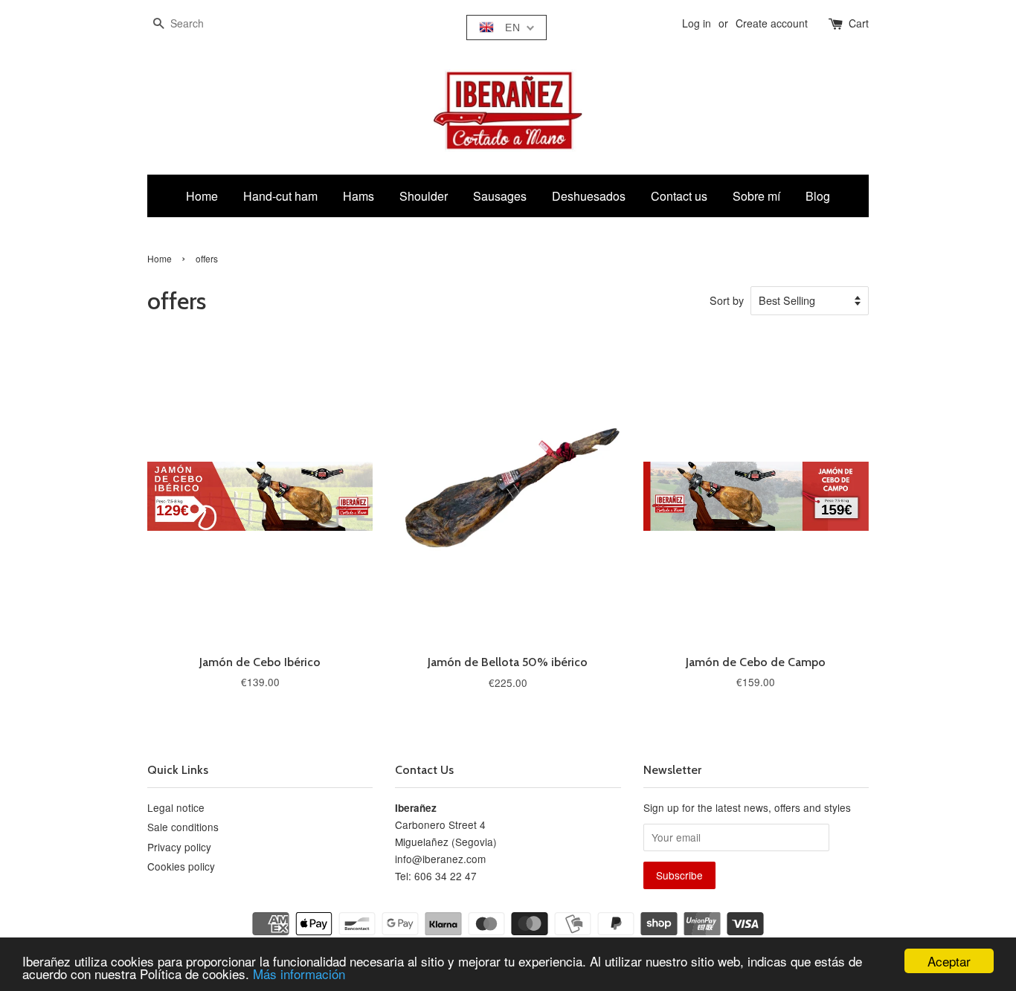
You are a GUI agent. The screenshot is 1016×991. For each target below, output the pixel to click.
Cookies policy (181, 866)
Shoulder (423, 195)
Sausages (500, 195)
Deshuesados (589, 195)
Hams (358, 195)
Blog (818, 195)
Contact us (679, 195)
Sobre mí (756, 195)
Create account (772, 23)
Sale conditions (183, 826)
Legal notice (176, 807)
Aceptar (949, 961)
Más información (299, 973)
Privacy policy (179, 846)
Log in (696, 23)
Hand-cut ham (280, 195)
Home (202, 195)
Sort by (727, 300)
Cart (859, 23)
